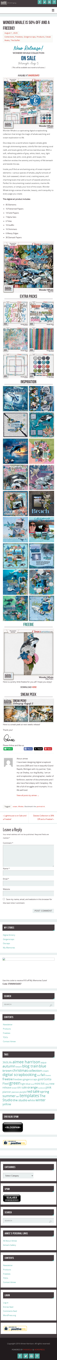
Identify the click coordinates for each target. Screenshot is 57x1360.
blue (42, 1065)
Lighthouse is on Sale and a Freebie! (14, 817)
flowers (48, 1075)
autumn (8, 1066)
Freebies (19, 37)
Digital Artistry (9, 935)
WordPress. (39, 1349)
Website (6, 889)
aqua (43, 1062)
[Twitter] (45, 2)
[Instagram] (49, 2)
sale (36, 1091)
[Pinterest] (54, 2)
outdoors (41, 1088)
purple (23, 1091)
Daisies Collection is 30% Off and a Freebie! (43, 817)
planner (6, 1091)
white (31, 1100)
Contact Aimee (9, 1041)
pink (48, 1087)
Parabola (27, 1349)
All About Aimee (10, 1241)
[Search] (50, 1005)
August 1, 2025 (11, 33)
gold (40, 1079)
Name (6, 868)
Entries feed (8, 1307)
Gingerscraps (30, 37)
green (15, 1083)
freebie (7, 1079)
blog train (30, 1065)
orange (32, 1087)
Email (6, 879)
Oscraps (6, 943)
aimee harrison (26, 1062)
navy (47, 1084)
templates (29, 1095)
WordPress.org (9, 1315)
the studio (20, 1100)
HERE (34, 687)
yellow (6, 1104)
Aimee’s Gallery (9, 1245)
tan (17, 1096)
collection (35, 1070)
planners (15, 1092)
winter (40, 1100)
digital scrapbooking (19, 1074)
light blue (25, 1083)
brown (7, 1070)
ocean (15, 806)
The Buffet (15, 40)
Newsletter (7, 1024)
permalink (41, 806)
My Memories (9, 947)
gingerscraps (30, 1079)
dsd (38, 1075)
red (29, 1091)
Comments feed (10, 1311)
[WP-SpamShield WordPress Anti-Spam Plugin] (12, 1127)
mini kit (39, 1084)
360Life (7, 1062)
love (32, 1084)
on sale (22, 1087)
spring (44, 1091)
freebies (18, 1079)
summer (8, 1095)
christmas (20, 1070)
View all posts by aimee (28, 795)
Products (40, 37)
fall (43, 1075)
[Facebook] (40, 2)
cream (45, 1070)
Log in (5, 1302)
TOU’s (5, 1037)
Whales (21, 806)
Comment (8, 843)
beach (19, 1066)
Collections (9, 37)
